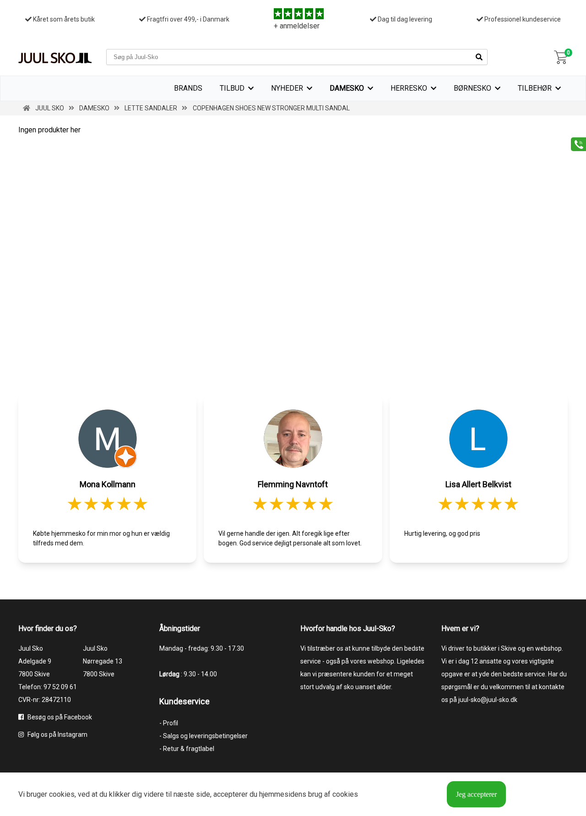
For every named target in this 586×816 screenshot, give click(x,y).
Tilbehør (535, 88)
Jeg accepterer (476, 794)
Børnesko (472, 88)
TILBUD (232, 88)
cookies (62, 794)
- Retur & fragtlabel (186, 748)
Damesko (347, 88)
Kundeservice (184, 701)
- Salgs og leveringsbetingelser (203, 736)
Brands (188, 88)
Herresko (409, 88)
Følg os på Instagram (56, 734)
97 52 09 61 (60, 687)
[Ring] (575, 143)
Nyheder (287, 88)
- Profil (168, 723)
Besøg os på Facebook (59, 717)
